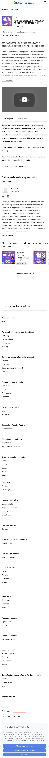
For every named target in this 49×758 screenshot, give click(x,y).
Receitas (5, 397)
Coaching (5, 364)
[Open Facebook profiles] (3, 716)
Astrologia (6, 335)
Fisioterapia (6, 661)
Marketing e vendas (10, 553)
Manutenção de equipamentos (15, 539)
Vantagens (8, 118)
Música (4, 607)
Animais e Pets (8, 318)
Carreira (5, 361)
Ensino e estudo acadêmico (14, 457)
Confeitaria (6, 386)
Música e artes (8, 596)
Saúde (4, 664)
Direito (4, 464)
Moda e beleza (8, 568)
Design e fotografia (10, 407)
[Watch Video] (24, 99)
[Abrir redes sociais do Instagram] (8, 197)
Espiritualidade (8, 339)
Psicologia (6, 490)
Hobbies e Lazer (9, 525)
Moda (4, 586)
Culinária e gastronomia (12, 382)
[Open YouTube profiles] (19, 716)
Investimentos (7, 515)
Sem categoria (8, 696)
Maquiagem (6, 582)
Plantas (5, 625)
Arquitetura (6, 443)
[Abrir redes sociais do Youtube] (3, 197)
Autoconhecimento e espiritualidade (18, 332)
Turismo (5, 529)
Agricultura (6, 621)
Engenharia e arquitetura (12, 439)
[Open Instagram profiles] (24, 716)
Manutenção (7, 543)
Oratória (5, 371)
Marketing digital (8, 557)
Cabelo (5, 571)
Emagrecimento (8, 653)
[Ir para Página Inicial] (24, 3)
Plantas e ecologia (10, 618)
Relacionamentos (9, 636)
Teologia (5, 346)
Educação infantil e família (13, 425)
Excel (4, 678)
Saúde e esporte (9, 650)
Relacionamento (8, 639)
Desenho (5, 604)
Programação (7, 682)
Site (3, 686)
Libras (4, 479)
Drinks (4, 389)
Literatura (6, 482)
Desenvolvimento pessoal (12, 368)
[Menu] (3, 3)
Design (4, 411)
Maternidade (7, 428)
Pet (3, 321)
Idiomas (5, 475)
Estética (5, 575)
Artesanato (6, 600)
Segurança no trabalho (11, 446)
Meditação (6, 343)
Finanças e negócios (10, 500)
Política (5, 486)
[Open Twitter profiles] (9, 716)
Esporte (5, 657)
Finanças (5, 511)
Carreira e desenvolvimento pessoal (18, 357)
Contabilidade (7, 504)
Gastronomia (7, 393)
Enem (4, 471)
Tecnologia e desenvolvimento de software (21, 675)
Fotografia (6, 414)
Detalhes (22, 118)
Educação (5, 468)
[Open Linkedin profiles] (14, 716)
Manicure (5, 579)
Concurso (5, 460)
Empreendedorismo (9, 507)
